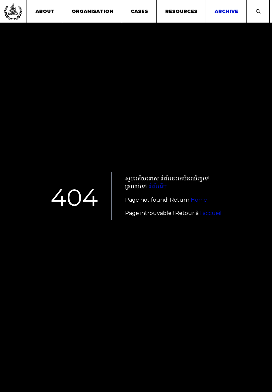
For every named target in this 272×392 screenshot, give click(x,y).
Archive (226, 11)
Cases (139, 11)
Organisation (92, 11)
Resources (181, 11)
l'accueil (211, 213)
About (44, 11)
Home (199, 200)
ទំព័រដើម (157, 186)
